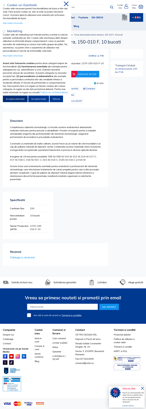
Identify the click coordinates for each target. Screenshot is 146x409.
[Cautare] (111, 7)
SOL (125, 351)
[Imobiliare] (124, 17)
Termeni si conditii (123, 346)
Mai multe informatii (13, 23)
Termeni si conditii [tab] (124, 329)
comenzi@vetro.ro (84, 363)
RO (139, 17)
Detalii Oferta (128, 406)
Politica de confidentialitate (54, 92)
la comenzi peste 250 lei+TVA (126, 68)
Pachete (83, 17)
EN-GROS (97, 17)
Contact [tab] (80, 329)
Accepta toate (38, 98)
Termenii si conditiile (71, 315)
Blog (76, 26)
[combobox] (75, 7)
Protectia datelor (122, 334)
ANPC (117, 351)
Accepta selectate (15, 98)
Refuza (56, 98)
